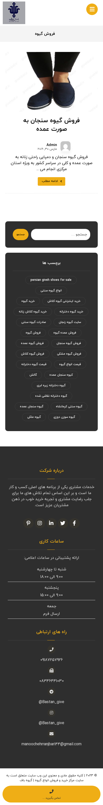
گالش (33, 375)
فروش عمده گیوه (65, 333)
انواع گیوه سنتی (51, 291)
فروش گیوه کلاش (32, 354)
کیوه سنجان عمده (61, 375)
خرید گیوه (28, 301)
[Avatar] (65, 146)
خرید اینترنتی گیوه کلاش (64, 301)
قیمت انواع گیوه (70, 364)
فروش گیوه (33, 333)
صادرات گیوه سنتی (33, 322)
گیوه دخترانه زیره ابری (51, 385)
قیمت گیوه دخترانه (33, 364)
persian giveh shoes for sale (51, 280)
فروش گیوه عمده (32, 343)
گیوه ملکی (34, 417)
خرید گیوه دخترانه (71, 312)
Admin (51, 145)
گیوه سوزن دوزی (64, 417)
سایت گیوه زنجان (70, 322)
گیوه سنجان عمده (31, 407)
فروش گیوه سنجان (68, 343)
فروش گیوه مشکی (69, 354)
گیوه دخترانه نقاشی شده (51, 396)
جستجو (20, 234)
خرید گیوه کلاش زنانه (33, 312)
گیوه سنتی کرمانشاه (69, 407)
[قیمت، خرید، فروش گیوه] (14, 13)
